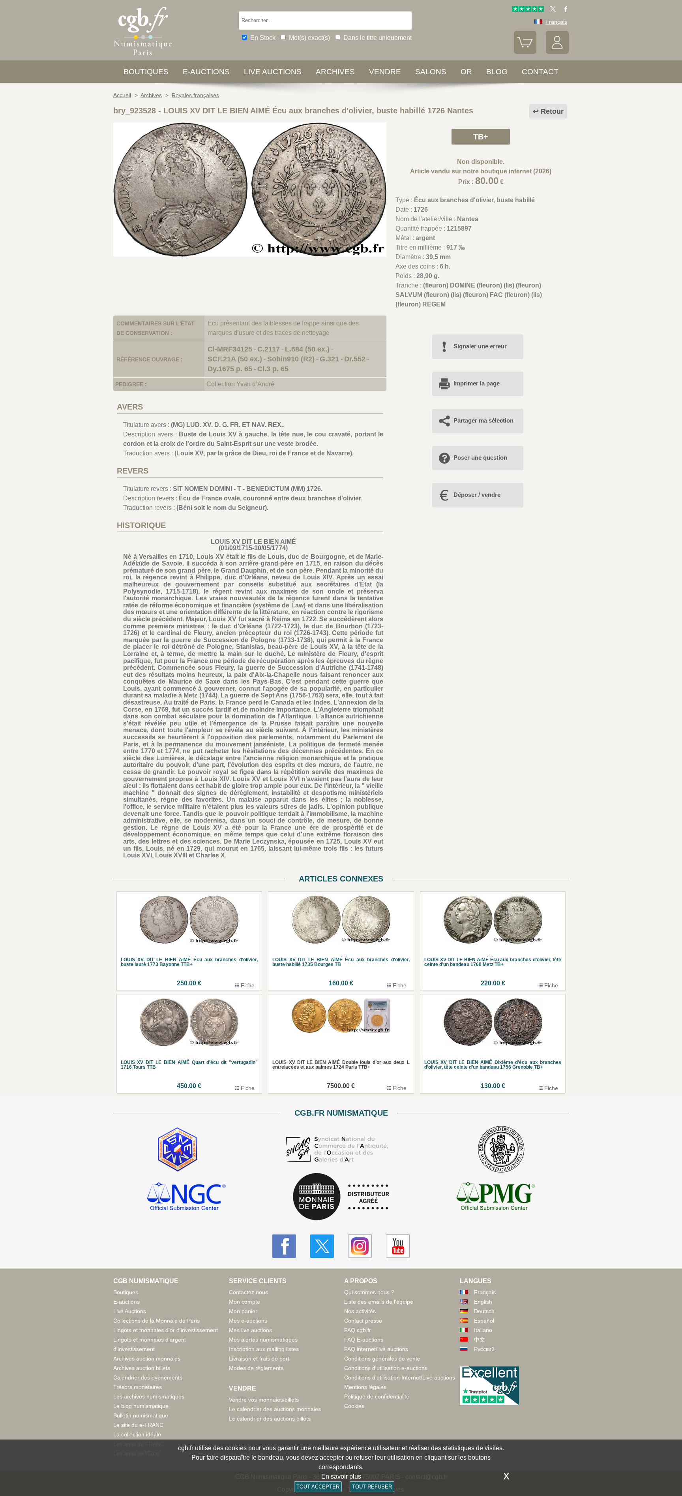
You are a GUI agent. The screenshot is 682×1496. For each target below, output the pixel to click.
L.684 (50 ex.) (307, 349)
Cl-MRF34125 (230, 349)
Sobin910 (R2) (291, 359)
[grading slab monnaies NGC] (186, 1197)
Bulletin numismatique (140, 1415)
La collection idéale (137, 1434)
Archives (335, 72)
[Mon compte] (557, 52)
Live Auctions (129, 1311)
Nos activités (360, 1311)
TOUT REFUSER (372, 1487)
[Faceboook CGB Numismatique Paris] (284, 1246)
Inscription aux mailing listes (264, 1349)
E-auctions (206, 72)
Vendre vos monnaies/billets (264, 1399)
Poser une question (480, 457)
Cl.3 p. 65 (273, 369)
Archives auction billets (141, 1368)
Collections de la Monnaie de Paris (156, 1320)
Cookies (354, 1406)
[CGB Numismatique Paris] (142, 57)
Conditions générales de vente (382, 1358)
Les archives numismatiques (148, 1396)
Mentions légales (365, 1387)
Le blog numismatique (141, 1406)
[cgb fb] (564, 10)
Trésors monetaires (137, 1387)
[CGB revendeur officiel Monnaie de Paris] (341, 1197)
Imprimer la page (476, 383)
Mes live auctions (250, 1330)
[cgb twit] (551, 10)
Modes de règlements (256, 1368)
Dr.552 (354, 359)
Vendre (385, 72)
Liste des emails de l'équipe (378, 1302)
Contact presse (363, 1320)
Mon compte (244, 1302)
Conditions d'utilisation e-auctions (385, 1368)
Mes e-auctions (248, 1320)
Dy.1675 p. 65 (230, 369)
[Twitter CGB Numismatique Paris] (322, 1246)
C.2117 (268, 349)
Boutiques (146, 72)
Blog (497, 72)
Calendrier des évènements (147, 1377)
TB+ (480, 137)
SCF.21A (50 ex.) (235, 359)
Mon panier (243, 1311)
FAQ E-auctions (363, 1339)
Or (466, 72)
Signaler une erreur (480, 346)
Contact (540, 72)
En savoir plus (341, 1476)
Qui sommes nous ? (369, 1292)
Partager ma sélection (483, 420)
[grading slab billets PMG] (495, 1197)
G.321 (329, 359)
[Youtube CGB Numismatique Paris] (398, 1246)
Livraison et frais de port (259, 1358)
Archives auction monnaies (146, 1358)
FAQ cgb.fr (357, 1330)
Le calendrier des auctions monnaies (275, 1409)
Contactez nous (248, 1292)
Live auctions (273, 72)
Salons (430, 72)
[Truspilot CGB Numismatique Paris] (528, 10)
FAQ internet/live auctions (376, 1349)
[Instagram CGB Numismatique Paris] (360, 1246)
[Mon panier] (525, 52)
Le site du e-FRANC (138, 1425)
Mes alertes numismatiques (263, 1339)
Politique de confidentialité (376, 1396)
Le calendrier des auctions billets (270, 1418)
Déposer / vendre (476, 494)
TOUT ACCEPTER (317, 1487)
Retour (552, 111)
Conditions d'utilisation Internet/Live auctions (399, 1377)
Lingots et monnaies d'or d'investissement (165, 1330)
